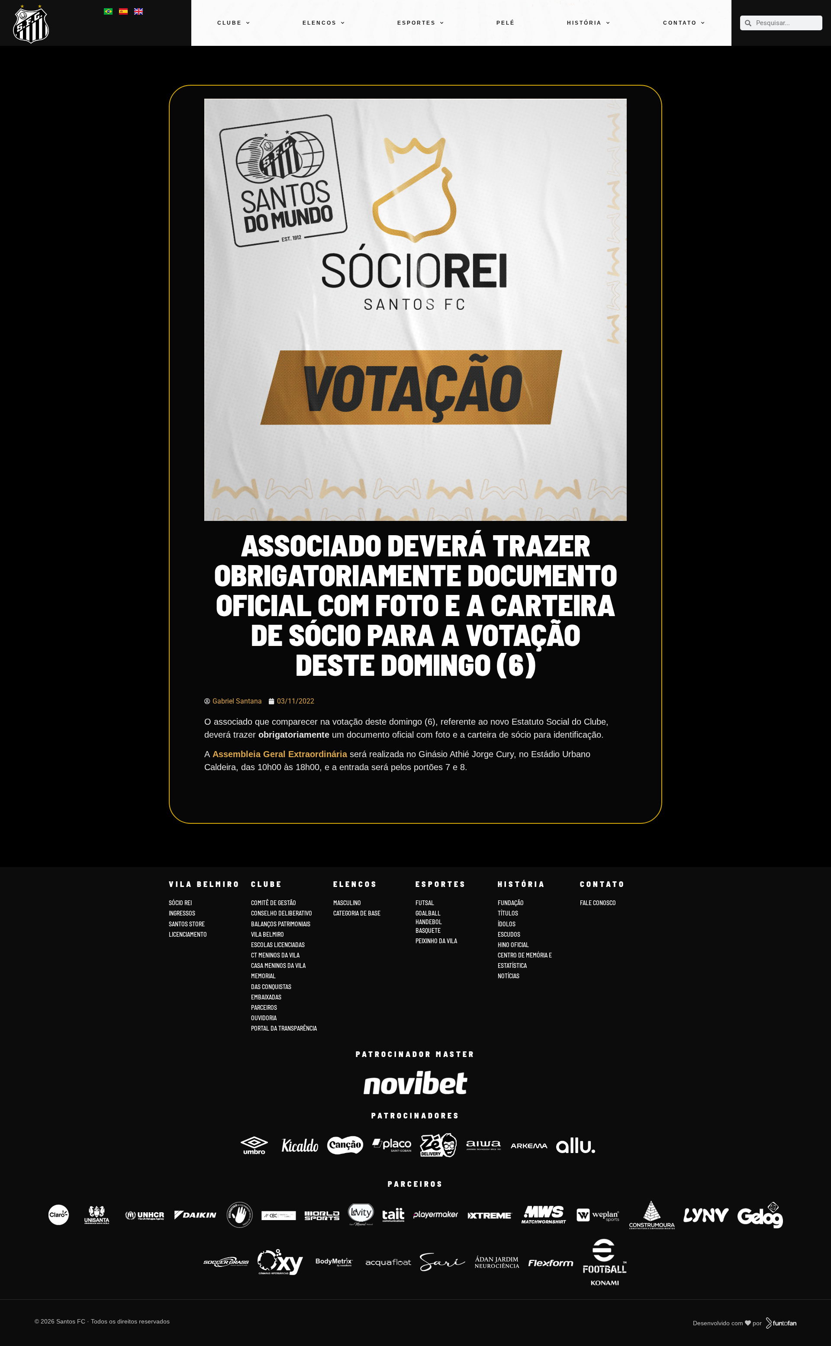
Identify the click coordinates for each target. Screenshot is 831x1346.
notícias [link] (508, 976)
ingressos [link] (182, 913)
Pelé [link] (505, 23)
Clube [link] (229, 23)
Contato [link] (680, 23)
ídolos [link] (506, 924)
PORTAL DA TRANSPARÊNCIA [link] (284, 1028)
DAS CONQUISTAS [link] (271, 986)
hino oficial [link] (513, 944)
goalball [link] (428, 913)
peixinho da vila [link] (436, 940)
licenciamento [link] (188, 934)
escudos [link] (509, 934)
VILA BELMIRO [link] (267, 934)
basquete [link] (428, 930)
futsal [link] (425, 902)
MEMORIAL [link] (263, 976)
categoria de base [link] (357, 913)
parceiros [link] (264, 1007)
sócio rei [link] (180, 902)
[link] (34, 24)
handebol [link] (429, 921)
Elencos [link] (320, 23)
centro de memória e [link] (525, 955)
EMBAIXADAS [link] (266, 997)
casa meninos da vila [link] (278, 965)
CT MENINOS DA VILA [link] (275, 955)
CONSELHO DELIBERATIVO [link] (281, 913)
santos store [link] (187, 924)
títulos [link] (508, 913)
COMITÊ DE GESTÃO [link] (273, 902)
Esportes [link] (416, 23)
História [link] (584, 23)
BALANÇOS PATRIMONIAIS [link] (280, 924)
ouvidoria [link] (264, 1018)
